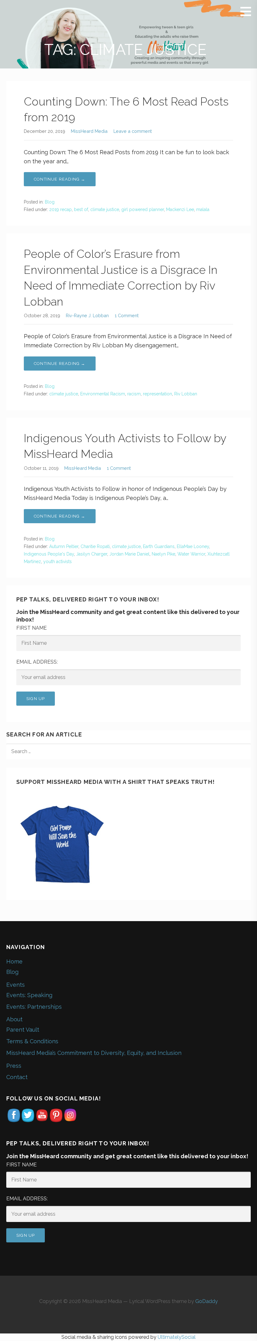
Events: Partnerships (34, 1006)
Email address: (37, 662)
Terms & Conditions (32, 1041)
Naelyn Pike (163, 553)
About (14, 1019)
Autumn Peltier (63, 546)
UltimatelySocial (177, 1337)
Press (13, 1065)
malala (202, 209)
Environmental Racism (102, 393)
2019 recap (60, 209)
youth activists (57, 561)
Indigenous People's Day (49, 553)
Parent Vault (22, 1029)
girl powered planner (142, 209)
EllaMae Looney (193, 546)
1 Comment (127, 315)
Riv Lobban (185, 393)
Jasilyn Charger (91, 553)
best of (81, 209)
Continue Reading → (60, 179)
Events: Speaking (29, 995)
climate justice (104, 209)
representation (157, 393)
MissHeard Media (89, 131)
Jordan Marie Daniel (129, 553)
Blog (50, 201)
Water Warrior (191, 553)
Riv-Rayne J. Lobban (87, 315)
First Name (31, 628)
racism (134, 393)
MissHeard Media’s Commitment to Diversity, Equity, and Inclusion (93, 1053)
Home (14, 961)
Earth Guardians (159, 546)
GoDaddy (206, 1301)
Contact (17, 1077)
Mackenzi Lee (180, 209)
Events (15, 984)
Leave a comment (132, 131)
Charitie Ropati (95, 546)
